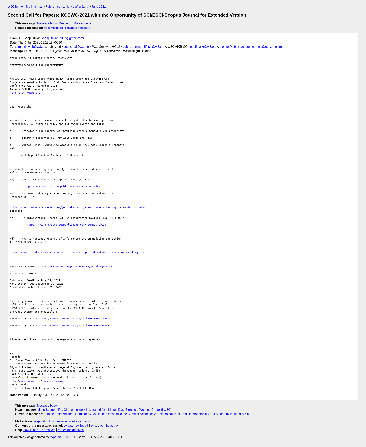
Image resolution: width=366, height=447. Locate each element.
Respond (65, 23)
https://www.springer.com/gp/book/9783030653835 (74, 325)
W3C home (15, 6)
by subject (97, 425)
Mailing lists (34, 6)
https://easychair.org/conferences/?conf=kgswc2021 (76, 266)
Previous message (77, 27)
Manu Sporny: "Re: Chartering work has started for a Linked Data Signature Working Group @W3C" (104, 409)
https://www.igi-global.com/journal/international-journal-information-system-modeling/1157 (78, 252)
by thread (81, 425)
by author (112, 425)
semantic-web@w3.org (72, 6)
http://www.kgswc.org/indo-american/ (36, 381)
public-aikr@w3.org (203, 46)
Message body (47, 23)
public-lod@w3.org (76, 46)
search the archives (70, 430)
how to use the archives (39, 430)
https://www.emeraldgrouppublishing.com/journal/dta (62, 186)
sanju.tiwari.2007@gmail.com (63, 38)
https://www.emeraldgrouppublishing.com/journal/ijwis (66, 224)
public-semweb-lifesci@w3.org (143, 46)
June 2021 (99, 6)
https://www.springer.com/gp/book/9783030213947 (74, 318)
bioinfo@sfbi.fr (229, 46)
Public (49, 6)
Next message (53, 27)
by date (68, 425)
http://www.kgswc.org (25, 92)
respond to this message (50, 421)
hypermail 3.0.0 (60, 437)
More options (82, 23)
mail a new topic (80, 421)
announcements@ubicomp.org (261, 46)
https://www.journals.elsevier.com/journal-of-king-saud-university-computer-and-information (78, 207)
